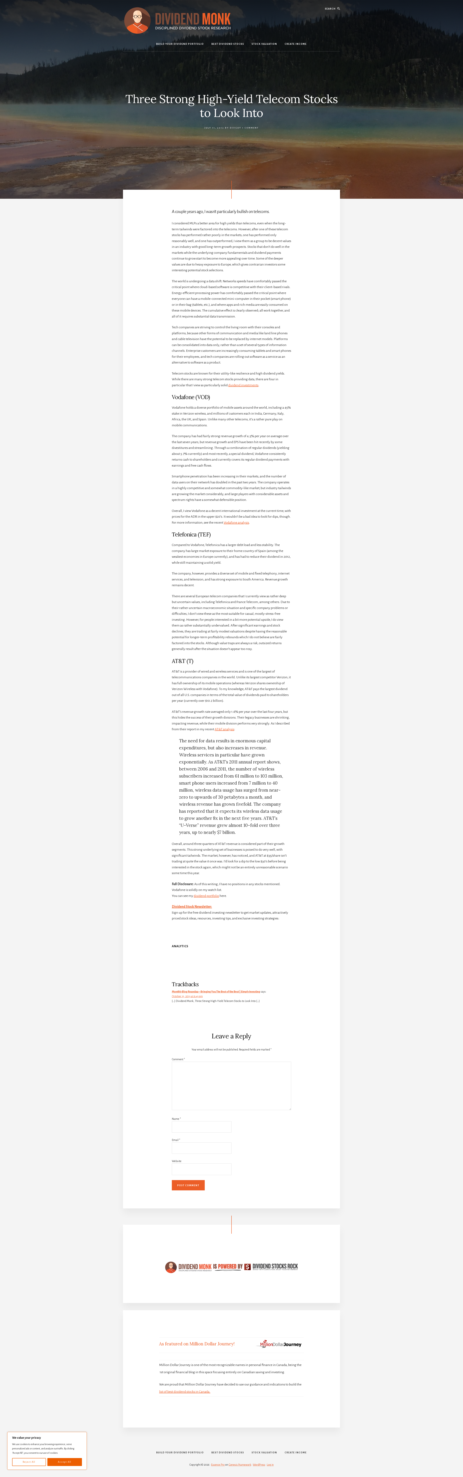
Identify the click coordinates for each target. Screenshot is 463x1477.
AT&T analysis (224, 729)
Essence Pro (218, 1464)
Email (176, 1140)
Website (176, 1161)
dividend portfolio (206, 896)
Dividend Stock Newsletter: (192, 906)
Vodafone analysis (236, 522)
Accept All (64, 1462)
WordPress (259, 1464)
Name (176, 1118)
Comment (178, 1059)
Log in (270, 1464)
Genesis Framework (240, 1464)
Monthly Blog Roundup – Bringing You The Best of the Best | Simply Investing (216, 991)
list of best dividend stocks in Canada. (184, 1391)
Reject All (29, 1462)
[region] (47, 1451)
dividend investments (243, 385)
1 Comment (250, 128)
